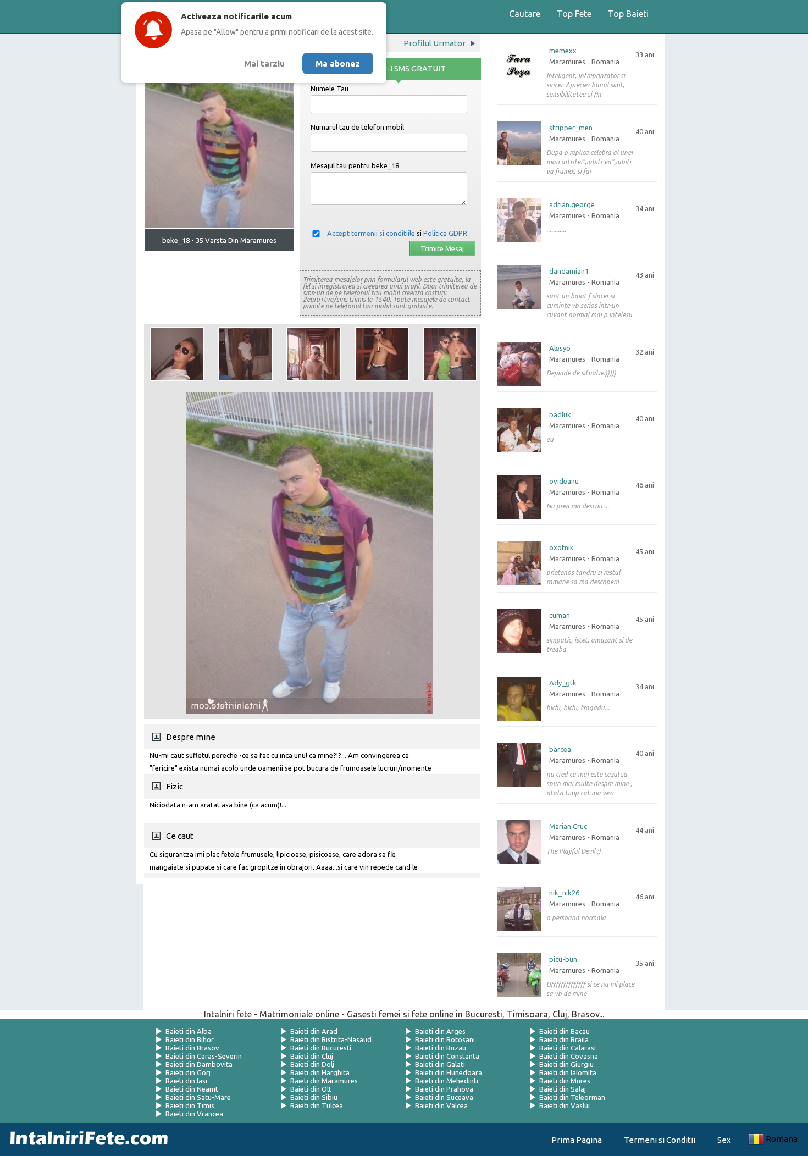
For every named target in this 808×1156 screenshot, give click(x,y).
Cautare (524, 14)
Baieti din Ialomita (567, 1072)
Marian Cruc (568, 826)
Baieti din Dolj (312, 1064)
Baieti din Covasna (568, 1056)
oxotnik (561, 547)
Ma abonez (338, 63)
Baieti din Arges (440, 1031)
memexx (563, 50)
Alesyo (560, 348)
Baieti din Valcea (441, 1105)
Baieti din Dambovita (199, 1064)
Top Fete (574, 14)
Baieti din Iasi (186, 1081)
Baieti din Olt (310, 1089)
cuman (559, 615)
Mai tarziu (264, 63)
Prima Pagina (576, 1139)
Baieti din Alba (188, 1031)
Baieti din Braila (564, 1039)
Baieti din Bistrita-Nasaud (331, 1039)
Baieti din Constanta (447, 1056)
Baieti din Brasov (192, 1048)
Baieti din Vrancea (194, 1114)
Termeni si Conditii (659, 1139)
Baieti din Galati (440, 1064)
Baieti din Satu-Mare (198, 1097)
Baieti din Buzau (440, 1048)
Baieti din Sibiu (313, 1097)
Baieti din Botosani (445, 1039)
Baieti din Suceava (444, 1097)
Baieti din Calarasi (567, 1048)
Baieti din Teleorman (572, 1097)
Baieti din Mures (564, 1081)
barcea (560, 749)
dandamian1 (569, 271)
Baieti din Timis (189, 1105)
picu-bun (563, 959)
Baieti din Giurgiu (566, 1064)
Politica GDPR (445, 233)
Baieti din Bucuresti (320, 1048)
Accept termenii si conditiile (371, 233)
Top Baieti (628, 14)
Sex (724, 1139)
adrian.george (572, 204)
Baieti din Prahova (444, 1089)
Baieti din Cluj (311, 1056)
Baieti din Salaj (562, 1089)
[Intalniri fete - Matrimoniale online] (85, 1140)
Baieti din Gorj (188, 1072)
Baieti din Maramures (324, 1081)
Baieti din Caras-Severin (203, 1056)
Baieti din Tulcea (316, 1105)
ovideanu (564, 481)
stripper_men (571, 127)
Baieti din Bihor (189, 1039)
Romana (782, 1138)
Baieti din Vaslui (564, 1105)
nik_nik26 (564, 893)
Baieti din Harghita (320, 1072)
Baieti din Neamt (191, 1089)
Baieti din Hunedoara (448, 1072)
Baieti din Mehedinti (446, 1081)
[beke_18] (177, 354)
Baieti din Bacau (564, 1031)
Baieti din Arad (313, 1031)
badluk (560, 414)
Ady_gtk (563, 683)
